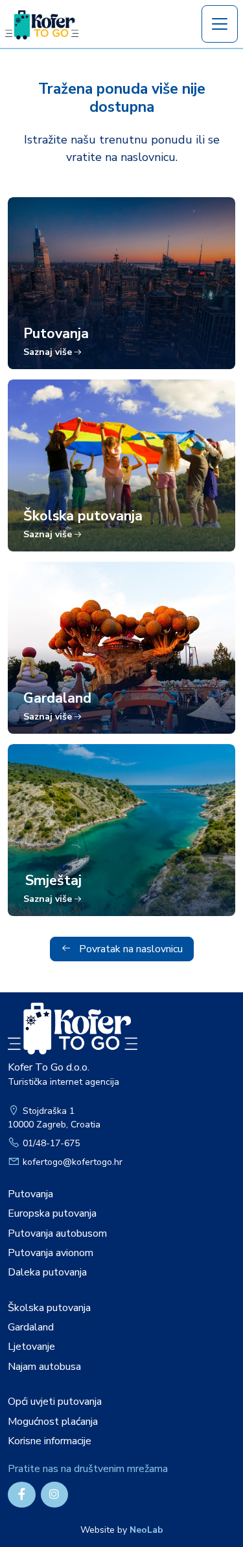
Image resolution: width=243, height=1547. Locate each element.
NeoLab (146, 1530)
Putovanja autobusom (57, 1233)
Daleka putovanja (47, 1272)
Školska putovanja (49, 1308)
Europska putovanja (52, 1213)
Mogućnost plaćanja (53, 1421)
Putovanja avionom (50, 1253)
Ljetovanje (31, 1346)
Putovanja (30, 1194)
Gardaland (31, 1327)
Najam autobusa (44, 1367)
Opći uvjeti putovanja (55, 1401)
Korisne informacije (49, 1441)
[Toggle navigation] (220, 24)
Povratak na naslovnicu (129, 949)
